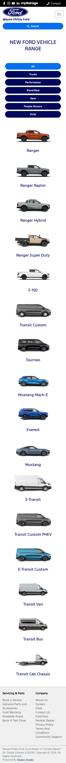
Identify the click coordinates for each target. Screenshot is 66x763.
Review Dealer (45, 720)
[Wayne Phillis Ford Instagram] (9, 3)
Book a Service (12, 700)
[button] (59, 14)
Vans (33, 98)
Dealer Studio (25, 759)
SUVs (33, 114)
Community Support (49, 737)
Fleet (39, 708)
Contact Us (43, 712)
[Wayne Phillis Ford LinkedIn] (18, 3)
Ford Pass (42, 716)
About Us (42, 700)
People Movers (33, 106)
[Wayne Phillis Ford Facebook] (5, 3)
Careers (40, 704)
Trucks (33, 74)
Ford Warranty (12, 712)
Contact (56, 3)
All (33, 66)
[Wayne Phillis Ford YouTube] (14, 3)
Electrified (33, 90)
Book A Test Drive (14, 720)
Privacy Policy (44, 724)
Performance (33, 82)
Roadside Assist (13, 716)
